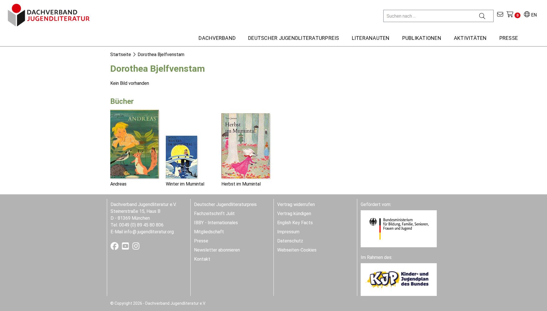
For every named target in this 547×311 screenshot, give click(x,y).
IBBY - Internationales (216, 222)
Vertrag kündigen (294, 213)
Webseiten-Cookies (297, 250)
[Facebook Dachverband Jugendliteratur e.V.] (115, 247)
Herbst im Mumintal (241, 184)
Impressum (288, 231)
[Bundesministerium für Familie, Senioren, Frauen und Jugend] (399, 228)
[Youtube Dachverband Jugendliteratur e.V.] (126, 247)
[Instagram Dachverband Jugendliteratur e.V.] (136, 247)
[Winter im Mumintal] (181, 156)
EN (533, 15)
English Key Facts (295, 222)
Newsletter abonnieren (217, 250)
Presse (201, 241)
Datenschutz (290, 241)
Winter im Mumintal (185, 184)
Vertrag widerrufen (296, 204)
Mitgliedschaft (209, 231)
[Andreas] (134, 143)
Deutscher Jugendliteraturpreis (225, 204)
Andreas (118, 184)
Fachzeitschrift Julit (214, 213)
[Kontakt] (500, 15)
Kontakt (202, 259)
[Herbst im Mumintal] (245, 145)
